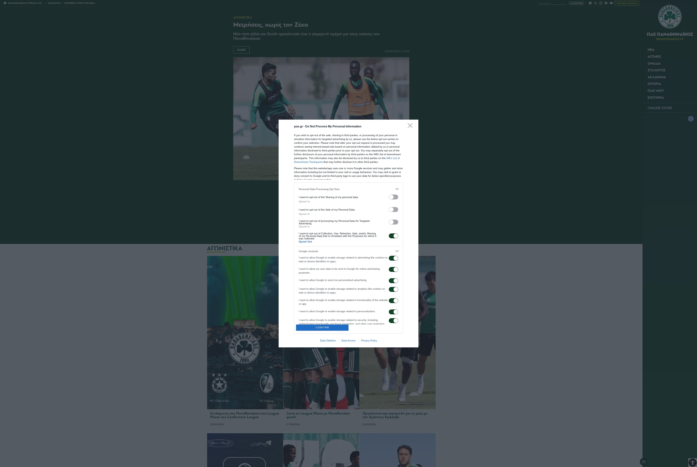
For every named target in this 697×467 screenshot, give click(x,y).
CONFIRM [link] (322, 327)
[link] (411, 126)
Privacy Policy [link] (369, 340)
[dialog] (348, 233)
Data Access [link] (348, 340)
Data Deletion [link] (328, 340)
